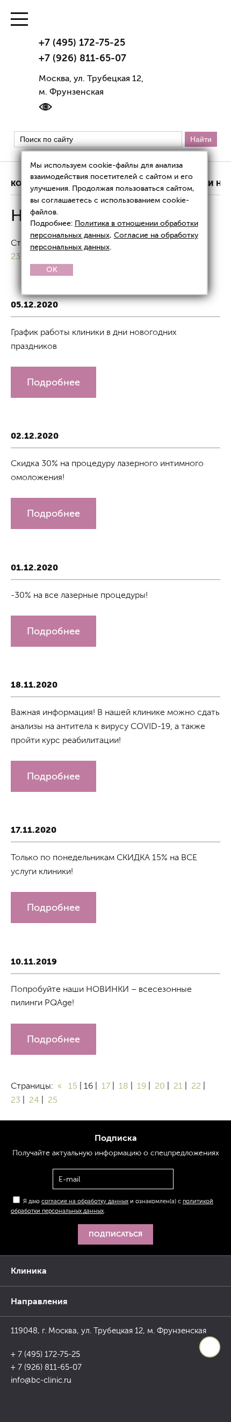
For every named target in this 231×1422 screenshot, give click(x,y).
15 (72, 1085)
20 (160, 1085)
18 (123, 1085)
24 (34, 1099)
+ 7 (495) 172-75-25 (45, 1354)
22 (196, 1085)
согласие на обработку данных (84, 1201)
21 (178, 1085)
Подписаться (115, 1234)
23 (15, 256)
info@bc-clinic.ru (41, 1380)
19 (141, 1085)
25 (52, 1099)
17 (106, 1085)
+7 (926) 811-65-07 (82, 58)
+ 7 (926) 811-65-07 (46, 1367)
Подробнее (53, 382)
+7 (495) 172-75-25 (82, 42)
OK (51, 270)
